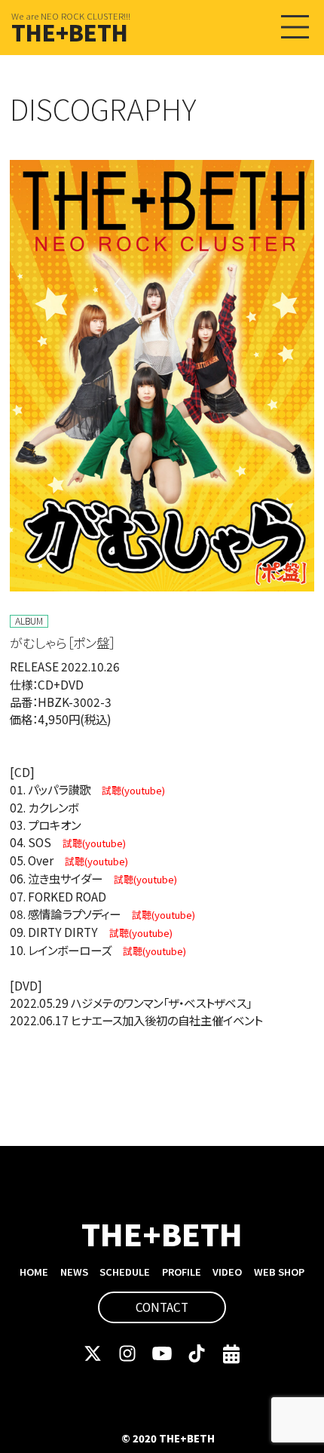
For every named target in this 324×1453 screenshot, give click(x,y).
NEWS (74, 1271)
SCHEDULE (124, 1271)
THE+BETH (69, 32)
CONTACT (162, 1306)
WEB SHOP (279, 1271)
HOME (34, 1271)
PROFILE (181, 1271)
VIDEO (227, 1271)
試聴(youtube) (133, 790)
